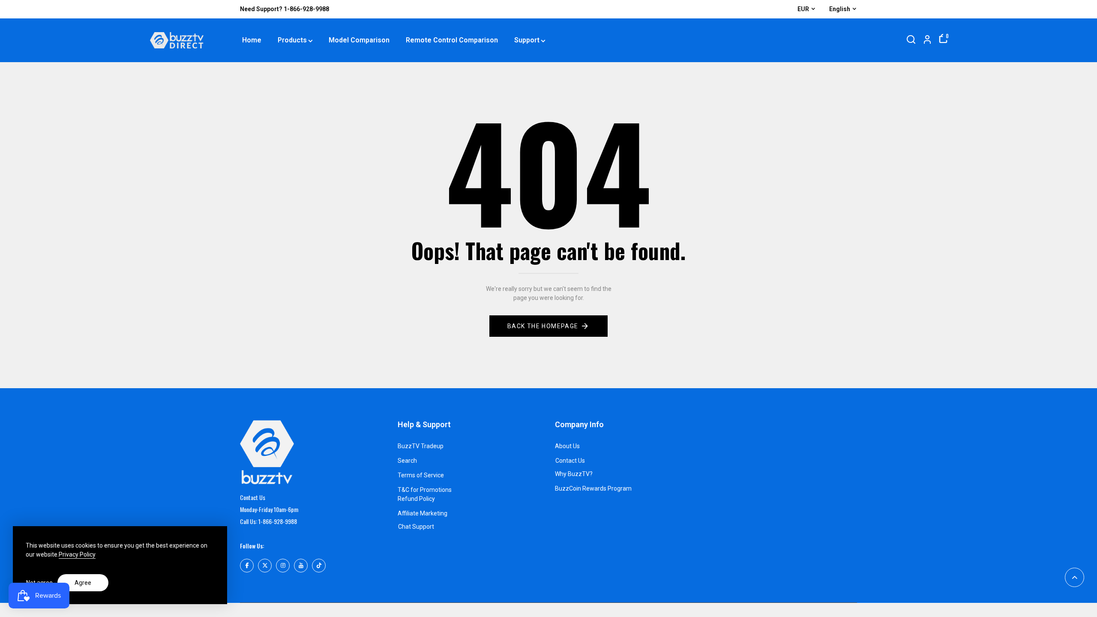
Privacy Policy (77, 554)
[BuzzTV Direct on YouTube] (301, 565)
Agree (83, 582)
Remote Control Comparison (452, 40)
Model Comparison (359, 40)
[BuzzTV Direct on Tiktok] (319, 565)
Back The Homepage (542, 326)
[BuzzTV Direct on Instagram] (283, 565)
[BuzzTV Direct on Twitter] (265, 565)
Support (527, 40)
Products (292, 40)
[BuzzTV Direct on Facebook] (247, 565)
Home (251, 40)
